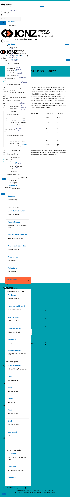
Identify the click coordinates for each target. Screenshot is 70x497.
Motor (10, 388)
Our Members (13, 58)
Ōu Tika (10, 343)
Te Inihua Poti (12, 402)
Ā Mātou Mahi (12, 25)
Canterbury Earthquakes (17, 246)
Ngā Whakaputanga (14, 188)
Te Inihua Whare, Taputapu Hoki (17, 369)
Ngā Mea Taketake (13, 298)
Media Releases (14, 106)
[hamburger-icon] (42, 6)
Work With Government (18, 77)
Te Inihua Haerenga (13, 413)
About (9, 7)
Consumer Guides (14, 328)
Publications (12, 185)
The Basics (12, 295)
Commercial (12, 432)
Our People (11, 68)
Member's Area (11, 279)
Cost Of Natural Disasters (17, 235)
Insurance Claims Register (17, 97)
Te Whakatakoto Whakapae (16, 470)
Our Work (11, 22)
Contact (9, 487)
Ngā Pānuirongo (12, 200)
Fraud (11, 95)
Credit (10, 421)
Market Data (13, 104)
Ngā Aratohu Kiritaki (14, 332)
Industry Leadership (13, 84)
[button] (1, 15)
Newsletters (12, 196)
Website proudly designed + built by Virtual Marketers (39, 492)
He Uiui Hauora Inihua (14, 310)
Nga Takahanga (12, 271)
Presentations (13, 257)
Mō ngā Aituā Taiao (13, 214)
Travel (10, 410)
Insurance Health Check (16, 306)
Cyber (10, 376)
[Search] (3, 23)
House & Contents (14, 365)
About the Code (13, 454)
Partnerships (13, 60)
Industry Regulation (15, 88)
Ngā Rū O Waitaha (13, 249)
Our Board (12, 55)
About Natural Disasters (16, 211)
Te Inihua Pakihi (12, 436)
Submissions (13, 90)
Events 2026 (13, 11)
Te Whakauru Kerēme (14, 321)
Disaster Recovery (14, 222)
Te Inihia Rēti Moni (13, 425)
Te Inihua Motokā (13, 391)
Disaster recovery (14, 350)
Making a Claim (13, 317)
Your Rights (12, 339)
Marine (10, 399)
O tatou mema (12, 260)
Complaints (12, 466)
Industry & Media (13, 63)
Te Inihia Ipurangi (13, 380)
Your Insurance (11, 285)
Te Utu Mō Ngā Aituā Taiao (16, 238)
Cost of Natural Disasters (17, 122)
